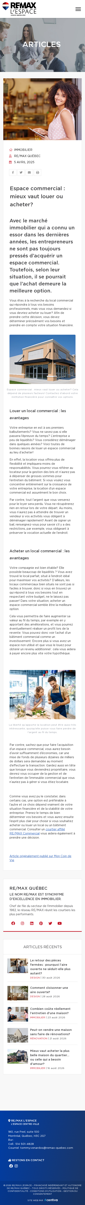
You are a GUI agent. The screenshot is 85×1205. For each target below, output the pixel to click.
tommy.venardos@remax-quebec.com (46, 1148)
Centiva (51, 1200)
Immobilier (22, 150)
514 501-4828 (24, 1144)
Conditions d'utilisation (45, 1191)
